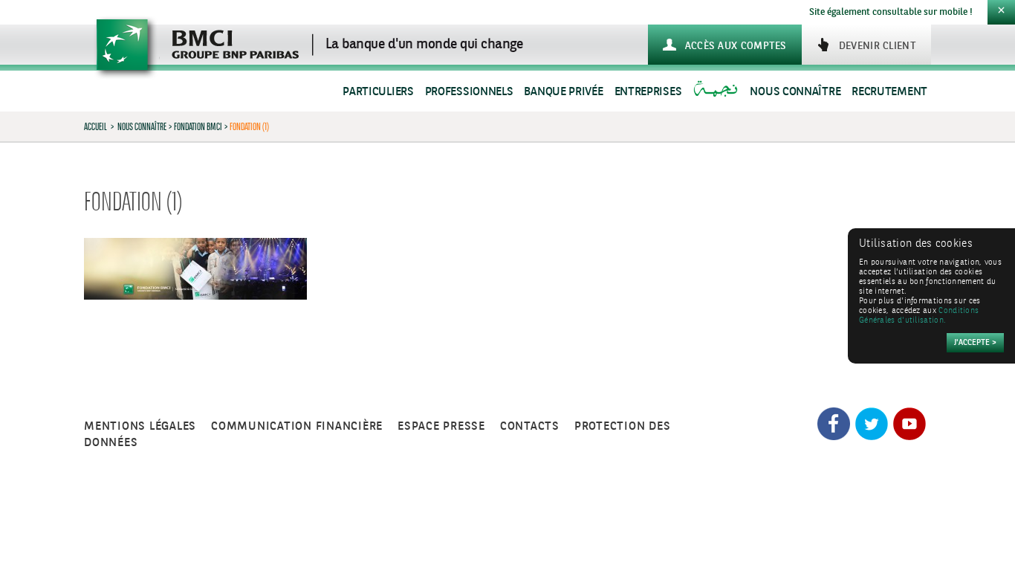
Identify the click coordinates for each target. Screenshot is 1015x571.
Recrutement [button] (889, 92)
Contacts (530, 426)
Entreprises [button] (648, 92)
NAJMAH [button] (717, 92)
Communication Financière (297, 426)
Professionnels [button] (469, 92)
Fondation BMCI (198, 126)
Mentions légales (140, 426)
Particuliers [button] (378, 92)
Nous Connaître (141, 126)
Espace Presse (441, 426)
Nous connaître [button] (795, 92)
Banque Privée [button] (563, 92)
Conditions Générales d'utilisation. (919, 316)
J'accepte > (975, 343)
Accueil (95, 126)
